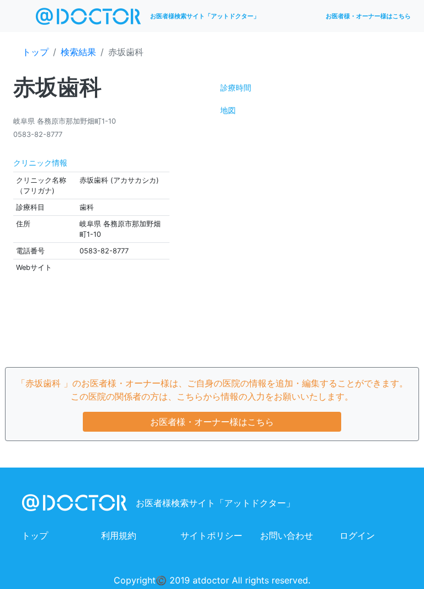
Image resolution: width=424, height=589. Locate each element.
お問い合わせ (286, 535)
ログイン (357, 535)
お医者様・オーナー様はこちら (368, 16)
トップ (35, 51)
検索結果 (78, 51)
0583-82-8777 (37, 134)
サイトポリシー (211, 535)
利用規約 (118, 535)
